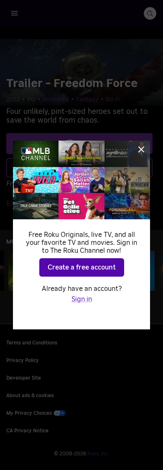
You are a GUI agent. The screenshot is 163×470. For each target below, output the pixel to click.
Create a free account (82, 267)
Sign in (81, 299)
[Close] (141, 149)
